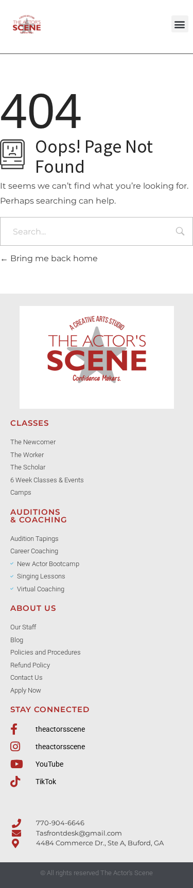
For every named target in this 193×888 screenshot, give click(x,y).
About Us (33, 608)
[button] (179, 23)
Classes (29, 423)
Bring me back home (53, 258)
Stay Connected (50, 709)
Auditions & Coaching (38, 515)
